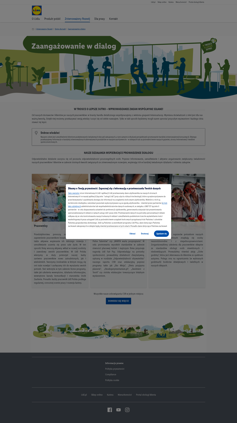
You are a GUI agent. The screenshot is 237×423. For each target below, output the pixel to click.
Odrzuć (132, 233)
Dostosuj (145, 233)
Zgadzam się (161, 233)
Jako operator (74, 193)
